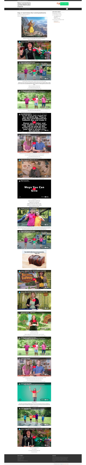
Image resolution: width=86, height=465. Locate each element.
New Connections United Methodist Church (24, 5)
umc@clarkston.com (25, 0)
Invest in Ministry (64, 3)
